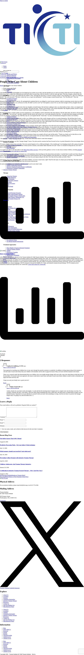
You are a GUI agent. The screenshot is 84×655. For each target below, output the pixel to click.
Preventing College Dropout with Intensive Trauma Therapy (17, 458)
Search (2, 71)
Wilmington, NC (11, 106)
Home (1, 85)
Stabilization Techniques (13, 255)
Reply (4, 383)
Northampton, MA (11, 100)
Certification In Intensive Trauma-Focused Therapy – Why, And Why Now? (21, 470)
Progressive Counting (12, 252)
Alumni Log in (7, 638)
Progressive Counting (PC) (14, 124)
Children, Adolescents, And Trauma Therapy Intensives (15, 464)
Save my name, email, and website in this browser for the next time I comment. (22, 429)
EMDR (8, 251)
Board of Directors (11, 75)
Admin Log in (7, 637)
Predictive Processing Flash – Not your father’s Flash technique (17, 445)
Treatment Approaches (9, 599)
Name (2, 420)
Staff (8, 90)
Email (2, 423)
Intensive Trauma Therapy (10, 601)
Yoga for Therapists (12, 133)
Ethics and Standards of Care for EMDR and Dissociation (22, 137)
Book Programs (11, 148)
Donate (5, 632)
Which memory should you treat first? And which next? (15, 451)
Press (8, 80)
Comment (3, 417)
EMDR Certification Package (14, 165)
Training (5, 598)
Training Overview (11, 116)
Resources (6, 602)
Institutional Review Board (14, 78)
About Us (5, 595)
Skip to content (4, 0)
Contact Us (6, 603)
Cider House (38, 654)
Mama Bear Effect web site (31, 149)
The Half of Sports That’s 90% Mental (10, 438)
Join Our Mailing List (8, 605)
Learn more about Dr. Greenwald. (37, 264)
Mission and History (12, 74)
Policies (5, 634)
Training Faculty (11, 89)
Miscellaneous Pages (8, 606)
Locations (5, 596)
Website (2, 426)
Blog (4, 628)
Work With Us (7, 629)
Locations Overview (12, 98)
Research (5, 631)
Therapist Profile (7, 635)
